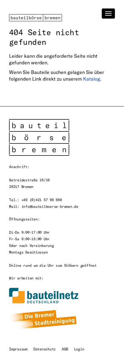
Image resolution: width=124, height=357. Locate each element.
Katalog (91, 79)
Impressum (18, 349)
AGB (65, 349)
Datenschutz (44, 349)
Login (79, 349)
